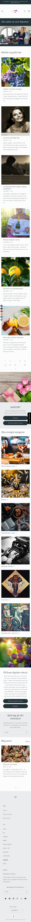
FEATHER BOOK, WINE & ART (13, 919)
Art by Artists (5, 600)
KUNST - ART (6, 848)
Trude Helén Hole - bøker (8, 533)
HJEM (4, 829)
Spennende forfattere (7, 566)
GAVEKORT (6, 852)
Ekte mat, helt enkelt (10, 764)
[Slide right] (19, 787)
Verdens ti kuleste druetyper (12, 89)
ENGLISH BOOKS (7, 844)
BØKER (5, 840)
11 (10, 365)
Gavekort (15, 418)
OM (4, 833)
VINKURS (5, 836)
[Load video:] (15, 35)
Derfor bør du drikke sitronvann (13, 337)
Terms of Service (7, 814)
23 (24, 365)
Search (5, 810)
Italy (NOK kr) (14, 910)
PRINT (4, 863)
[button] (2, 11)
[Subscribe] (26, 732)
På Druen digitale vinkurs (11, 240)
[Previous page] (5, 361)
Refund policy (6, 818)
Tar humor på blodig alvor (11, 138)
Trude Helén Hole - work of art (9, 633)
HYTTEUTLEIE (6, 856)
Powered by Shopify (21, 919)
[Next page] (16, 369)
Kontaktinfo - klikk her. (9, 874)
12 (15, 365)
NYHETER (5, 860)
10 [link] (5, 365)
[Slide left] (12, 787)
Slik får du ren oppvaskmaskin (13, 289)
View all (27, 741)
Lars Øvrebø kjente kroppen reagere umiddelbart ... (15, 188)
